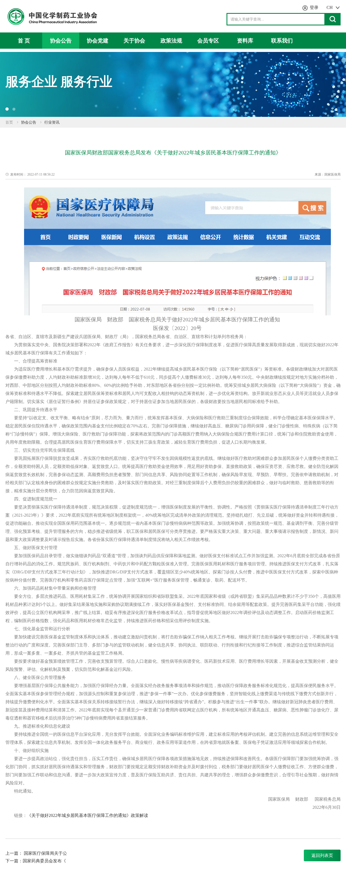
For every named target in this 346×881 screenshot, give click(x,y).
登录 (314, 7)
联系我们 (282, 41)
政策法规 (171, 41)
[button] (7, 109)
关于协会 (134, 41)
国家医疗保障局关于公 (45, 853)
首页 (9, 122)
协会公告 (61, 41)
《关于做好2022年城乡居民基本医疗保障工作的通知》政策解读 (87, 815)
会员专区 (208, 41)
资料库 (245, 41)
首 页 (24, 41)
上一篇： (14, 853)
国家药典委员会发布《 (44, 861)
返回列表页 (322, 855)
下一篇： (14, 861)
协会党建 (97, 41)
